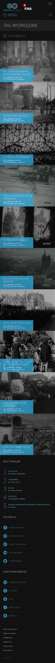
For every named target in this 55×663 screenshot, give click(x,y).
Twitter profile (15, 561)
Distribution (7, 637)
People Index (8, 646)
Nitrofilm (13, 616)
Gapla (11, 599)
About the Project (10, 629)
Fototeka (13, 591)
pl (50, 3)
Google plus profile (17, 544)
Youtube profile (16, 552)
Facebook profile (16, 527)
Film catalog (8, 650)
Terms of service (9, 633)
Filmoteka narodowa (17, 582)
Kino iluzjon (14, 607)
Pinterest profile (16, 536)
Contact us (7, 642)
